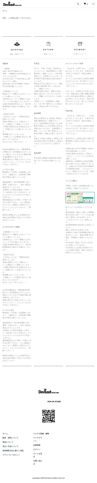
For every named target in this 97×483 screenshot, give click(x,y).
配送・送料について (10, 437)
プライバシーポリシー (11, 454)
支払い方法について (10, 446)
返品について (8, 442)
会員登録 (36, 445)
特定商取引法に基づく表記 (13, 450)
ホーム (5, 11)
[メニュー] (93, 4)
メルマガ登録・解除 (41, 433)
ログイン (36, 449)
